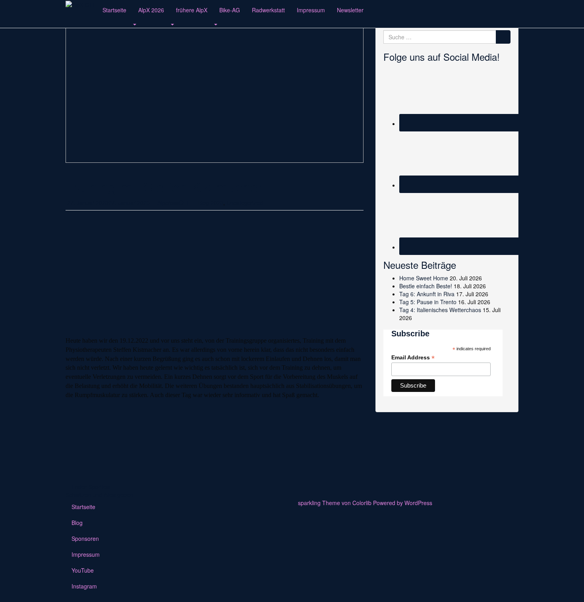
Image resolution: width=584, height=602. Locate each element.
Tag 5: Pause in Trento (427, 302)
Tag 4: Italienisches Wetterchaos (440, 310)
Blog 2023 (210, 202)
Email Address (413, 357)
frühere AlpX (191, 10)
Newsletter (350, 10)
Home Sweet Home (423, 278)
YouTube (83, 570)
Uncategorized (244, 202)
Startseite (114, 10)
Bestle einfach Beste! (425, 286)
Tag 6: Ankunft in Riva (426, 294)
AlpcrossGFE (173, 202)
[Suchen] (503, 37)
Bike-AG (229, 10)
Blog (77, 523)
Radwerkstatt (268, 10)
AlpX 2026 (151, 10)
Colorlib (361, 503)
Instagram (84, 586)
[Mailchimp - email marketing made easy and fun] (480, 393)
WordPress (418, 503)
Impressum (311, 10)
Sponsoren (85, 538)
